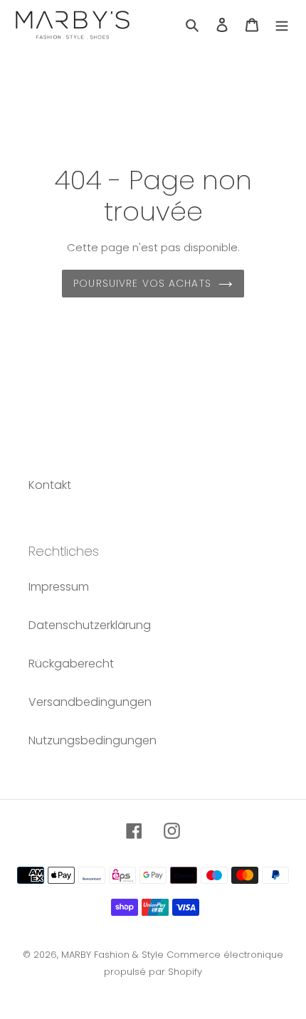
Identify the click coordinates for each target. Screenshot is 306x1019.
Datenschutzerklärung (89, 625)
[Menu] (282, 25)
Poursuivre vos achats (142, 283)
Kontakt (49, 485)
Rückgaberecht (71, 663)
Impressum (58, 587)
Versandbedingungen (90, 702)
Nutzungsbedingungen (92, 740)
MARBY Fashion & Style (112, 954)
